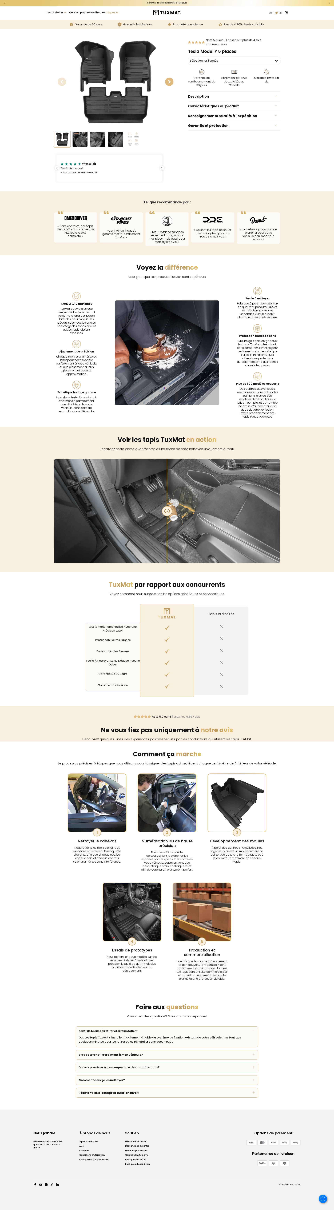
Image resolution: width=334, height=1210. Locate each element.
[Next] (330, 3)
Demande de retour (135, 1141)
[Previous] (4, 3)
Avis (81, 1145)
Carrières (84, 1150)
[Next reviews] (162, 168)
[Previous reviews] (57, 168)
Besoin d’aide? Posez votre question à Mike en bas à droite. (47, 1144)
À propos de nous (88, 1141)
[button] (55, 12)
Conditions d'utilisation (92, 1154)
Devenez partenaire (136, 1150)
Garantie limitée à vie (137, 1154)
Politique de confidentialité (94, 1159)
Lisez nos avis (186, 717)
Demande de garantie (137, 1145)
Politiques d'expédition (137, 1164)
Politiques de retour (135, 1159)
